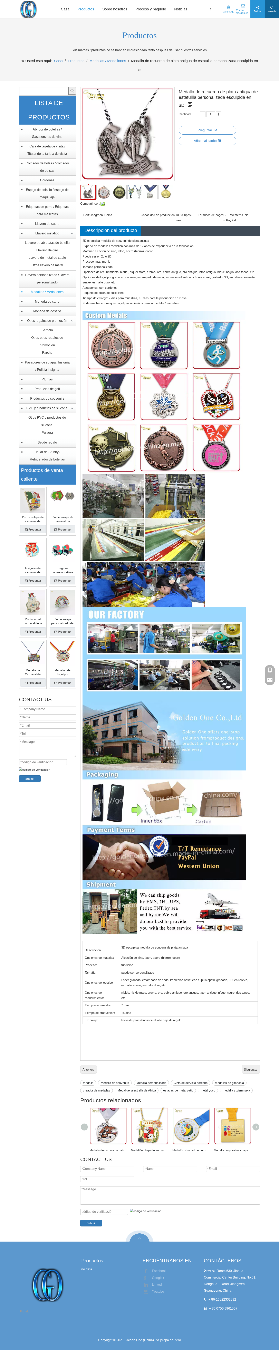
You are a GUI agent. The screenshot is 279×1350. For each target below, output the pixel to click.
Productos (86, 9)
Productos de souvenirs (47, 398)
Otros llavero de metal (47, 265)
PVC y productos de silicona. (47, 408)
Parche (47, 352)
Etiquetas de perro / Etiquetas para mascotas (47, 210)
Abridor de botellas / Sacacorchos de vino (47, 133)
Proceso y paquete (150, 9)
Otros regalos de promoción (47, 320)
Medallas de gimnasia (229, 1083)
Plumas (47, 379)
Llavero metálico (47, 233)
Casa (65, 9)
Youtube (158, 1291)
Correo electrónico (242, 11)
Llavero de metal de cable (47, 257)
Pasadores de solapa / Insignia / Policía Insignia (47, 366)
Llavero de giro (47, 250)
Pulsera (47, 432)
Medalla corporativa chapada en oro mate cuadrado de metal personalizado (232, 1150)
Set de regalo (47, 442)
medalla (88, 1083)
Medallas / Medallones (47, 292)
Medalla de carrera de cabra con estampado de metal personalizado (108, 1150)
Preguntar (34, 529)
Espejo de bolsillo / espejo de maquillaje (47, 193)
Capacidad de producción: (158, 215)
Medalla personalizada (151, 1083)
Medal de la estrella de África (136, 1090)
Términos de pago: (210, 215)
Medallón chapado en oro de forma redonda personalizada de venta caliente (191, 1150)
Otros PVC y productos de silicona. (47, 421)
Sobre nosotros (114, 9)
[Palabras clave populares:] (72, 91)
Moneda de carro (47, 301)
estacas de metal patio (178, 1090)
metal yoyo (208, 1090)
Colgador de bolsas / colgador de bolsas (47, 167)
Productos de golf (47, 389)
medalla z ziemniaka (236, 1090)
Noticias (180, 9)
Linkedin (158, 1284)
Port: (86, 215)
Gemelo (47, 330)
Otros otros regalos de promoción (47, 341)
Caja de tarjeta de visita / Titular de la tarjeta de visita (47, 150)
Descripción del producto (111, 230)
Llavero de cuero (47, 223)
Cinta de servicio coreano (191, 1083)
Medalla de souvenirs (115, 1083)
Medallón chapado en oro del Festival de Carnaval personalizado (149, 1150)
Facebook (159, 1271)
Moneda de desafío (47, 311)
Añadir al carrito (205, 141)
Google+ (158, 1278)
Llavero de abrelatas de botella (47, 242)
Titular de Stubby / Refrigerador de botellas (47, 455)
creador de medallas (96, 1090)
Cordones (47, 180)
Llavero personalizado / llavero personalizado (47, 278)
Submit (29, 778)
